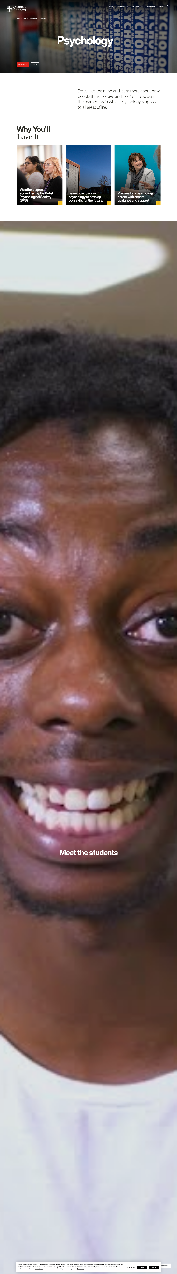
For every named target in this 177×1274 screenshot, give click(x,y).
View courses (22, 65)
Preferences (131, 1267)
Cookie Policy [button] (39, 1269)
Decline (142, 1267)
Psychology (43, 18)
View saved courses (161, 1266)
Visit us (35, 65)
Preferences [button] (80, 1269)
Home (18, 18)
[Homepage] (16, 9)
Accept (153, 1267)
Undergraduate (33, 18)
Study (24, 18)
